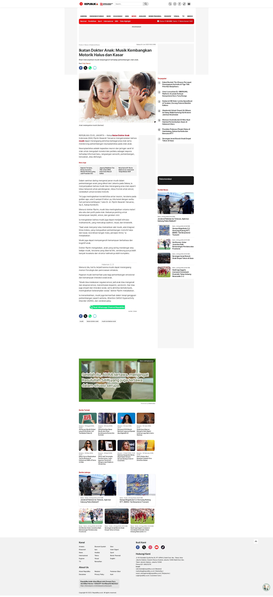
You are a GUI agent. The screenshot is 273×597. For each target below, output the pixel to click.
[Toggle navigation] (81, 4)
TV (183, 16)
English (112, 558)
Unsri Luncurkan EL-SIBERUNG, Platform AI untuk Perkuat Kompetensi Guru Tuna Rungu (175, 94)
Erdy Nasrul (86, 63)
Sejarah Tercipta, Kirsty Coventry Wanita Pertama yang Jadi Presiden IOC (87, 170)
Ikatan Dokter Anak (120, 135)
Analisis (97, 552)
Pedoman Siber (115, 571)
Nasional (83, 21)
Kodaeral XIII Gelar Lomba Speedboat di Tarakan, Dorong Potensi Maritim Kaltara (177, 103)
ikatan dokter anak (92, 321)
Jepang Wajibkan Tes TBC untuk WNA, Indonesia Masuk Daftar (106, 170)
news (134, 16)
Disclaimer (82, 574)
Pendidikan (92, 21)
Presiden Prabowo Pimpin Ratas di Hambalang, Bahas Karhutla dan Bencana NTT (176, 131)
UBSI (116, 21)
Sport (100, 21)
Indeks (190, 16)
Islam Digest (114, 549)
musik (82, 141)
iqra (127, 16)
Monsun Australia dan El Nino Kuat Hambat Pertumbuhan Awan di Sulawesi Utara (176, 122)
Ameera (81, 546)
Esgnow (81, 558)
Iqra (96, 549)
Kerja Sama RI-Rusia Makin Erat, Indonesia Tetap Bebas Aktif (126, 169)
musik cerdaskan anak (109, 321)
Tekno (97, 555)
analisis (142, 16)
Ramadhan (98, 561)
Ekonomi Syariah (97, 16)
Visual (97, 558)
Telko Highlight (125, 21)
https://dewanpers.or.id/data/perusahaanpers (96, 586)
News (86, 45)
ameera (83, 16)
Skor (111, 546)
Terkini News (163, 190)
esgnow (167, 16)
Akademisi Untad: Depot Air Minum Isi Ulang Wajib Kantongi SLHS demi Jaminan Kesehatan (176, 112)
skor (108, 16)
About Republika (84, 571)
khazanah (117, 16)
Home (81, 45)
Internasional (108, 21)
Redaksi (97, 571)
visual (176, 16)
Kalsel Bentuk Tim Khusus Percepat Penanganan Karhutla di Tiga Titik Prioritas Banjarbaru (176, 84)
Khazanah (82, 549)
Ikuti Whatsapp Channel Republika (109, 307)
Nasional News (95, 45)
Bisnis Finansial (155, 16)
